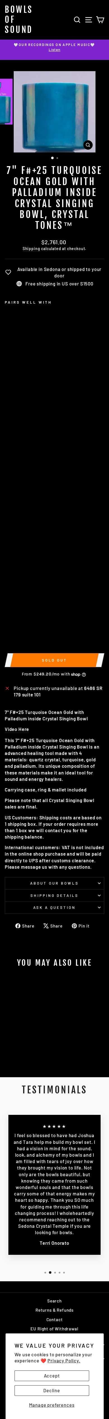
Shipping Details (54, 895)
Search (54, 1300)
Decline (51, 1390)
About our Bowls (54, 883)
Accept (52, 1375)
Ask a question (54, 907)
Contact (54, 1319)
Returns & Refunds (54, 1310)
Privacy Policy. (64, 1360)
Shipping (31, 248)
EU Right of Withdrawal (54, 1328)
